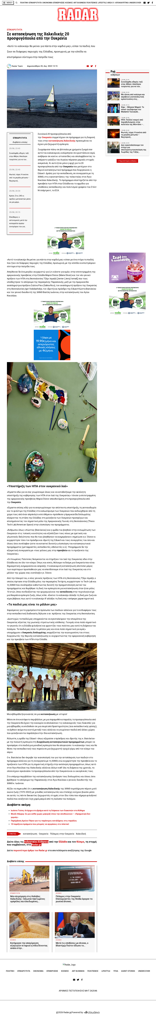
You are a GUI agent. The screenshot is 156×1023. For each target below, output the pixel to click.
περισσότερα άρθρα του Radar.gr (30, 850)
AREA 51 (111, 3)
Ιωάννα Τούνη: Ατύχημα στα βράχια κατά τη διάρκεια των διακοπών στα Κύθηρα (48, 810)
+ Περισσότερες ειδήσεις (127, 161)
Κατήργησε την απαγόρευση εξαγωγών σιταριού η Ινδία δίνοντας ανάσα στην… (29, 945)
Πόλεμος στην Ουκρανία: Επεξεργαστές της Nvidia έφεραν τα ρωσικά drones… (74, 899)
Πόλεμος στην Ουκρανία (62, 833)
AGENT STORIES (128, 971)
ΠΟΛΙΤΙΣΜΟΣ (91, 3)
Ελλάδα (63, 841)
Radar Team (17, 66)
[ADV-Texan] (66, 241)
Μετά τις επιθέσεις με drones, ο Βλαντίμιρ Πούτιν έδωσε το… (72, 944)
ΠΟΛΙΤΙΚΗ (24, 3)
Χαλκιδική (81, 833)
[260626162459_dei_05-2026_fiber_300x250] (52, 345)
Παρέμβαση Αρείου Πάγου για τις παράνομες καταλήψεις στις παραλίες (44, 821)
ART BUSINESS (79, 3)
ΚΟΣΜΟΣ (69, 3)
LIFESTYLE (102, 3)
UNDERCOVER (135, 3)
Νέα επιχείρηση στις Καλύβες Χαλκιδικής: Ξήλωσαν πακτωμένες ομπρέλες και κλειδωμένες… (27, 899)
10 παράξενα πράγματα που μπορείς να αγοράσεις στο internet (40, 824)
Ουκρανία (47, 137)
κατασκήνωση (56, 140)
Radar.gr (36, 844)
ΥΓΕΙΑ (115, 971)
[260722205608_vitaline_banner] (127, 268)
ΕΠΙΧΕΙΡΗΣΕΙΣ (59, 3)
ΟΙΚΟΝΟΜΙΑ (47, 3)
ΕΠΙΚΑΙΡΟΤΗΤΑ (35, 3)
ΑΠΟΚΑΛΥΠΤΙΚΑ (122, 3)
